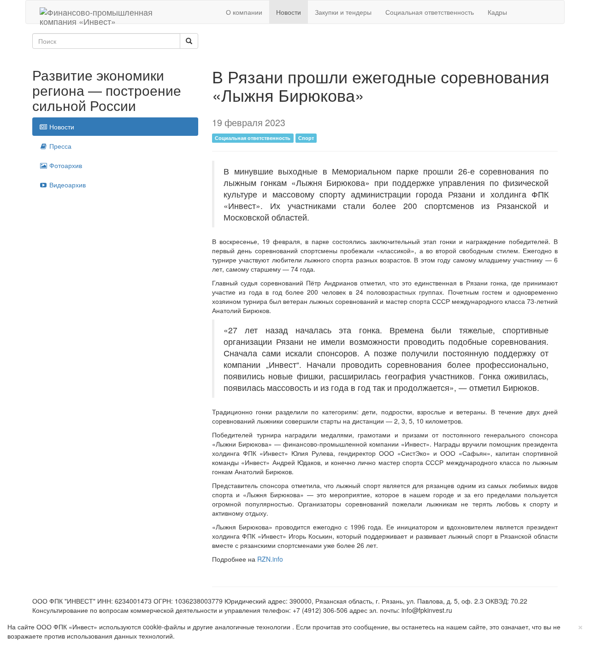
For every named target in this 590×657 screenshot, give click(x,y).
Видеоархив (66, 184)
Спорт (306, 137)
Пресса (59, 146)
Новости (288, 12)
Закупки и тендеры (343, 12)
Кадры (497, 12)
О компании (244, 12)
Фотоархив (64, 165)
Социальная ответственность (429, 12)
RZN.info (270, 559)
